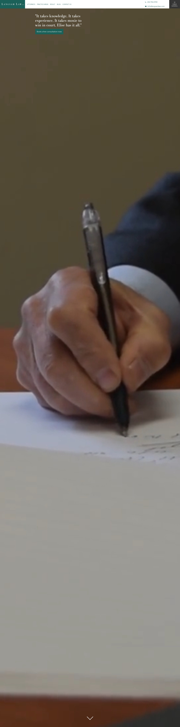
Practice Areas (42, 4)
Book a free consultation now (49, 45)
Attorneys (31, 4)
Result (52, 4)
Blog (59, 4)
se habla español (175, 4)
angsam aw (13, 4)
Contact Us (67, 4)
